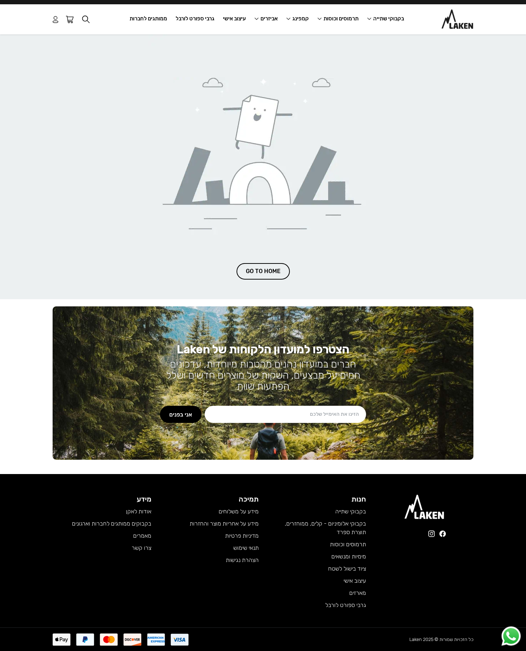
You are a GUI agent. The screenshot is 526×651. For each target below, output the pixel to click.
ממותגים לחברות (148, 18)
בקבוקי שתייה (388, 18)
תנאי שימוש (246, 547)
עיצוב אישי (234, 18)
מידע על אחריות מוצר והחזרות (224, 523)
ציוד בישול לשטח (347, 568)
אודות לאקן (138, 511)
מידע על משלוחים (239, 511)
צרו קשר (141, 547)
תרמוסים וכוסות (341, 18)
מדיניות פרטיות (242, 535)
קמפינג (300, 18)
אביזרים (269, 18)
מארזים (357, 593)
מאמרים (142, 535)
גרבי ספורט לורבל (195, 18)
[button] (86, 19)
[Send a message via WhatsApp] (511, 636)
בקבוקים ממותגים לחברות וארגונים (111, 523)
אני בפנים (180, 414)
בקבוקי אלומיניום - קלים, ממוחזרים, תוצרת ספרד (325, 528)
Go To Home (263, 271)
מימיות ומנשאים (348, 556)
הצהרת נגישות (242, 560)
